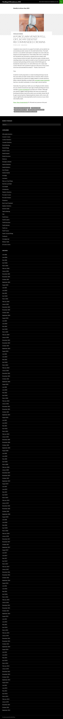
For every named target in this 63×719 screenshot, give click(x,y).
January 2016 (5, 602)
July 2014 (4, 652)
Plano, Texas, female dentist (20, 102)
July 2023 (4, 354)
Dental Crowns (6, 150)
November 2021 (6, 409)
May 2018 (4, 525)
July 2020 (4, 453)
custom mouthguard (24, 89)
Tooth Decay (5, 217)
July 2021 (4, 420)
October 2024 (5, 312)
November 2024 (6, 309)
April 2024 (4, 329)
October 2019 (5, 478)
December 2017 (6, 539)
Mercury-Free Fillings (7, 181)
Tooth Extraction (6, 222)
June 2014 (4, 655)
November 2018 (6, 508)
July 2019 (4, 486)
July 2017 (4, 552)
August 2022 (5, 384)
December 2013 (6, 671)
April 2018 (4, 528)
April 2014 (4, 660)
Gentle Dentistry (6, 167)
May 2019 (4, 492)
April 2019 (4, 494)
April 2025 (4, 296)
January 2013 (5, 702)
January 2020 (5, 470)
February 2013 (5, 699)
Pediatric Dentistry (6, 192)
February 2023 (5, 367)
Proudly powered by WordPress (8, 717)
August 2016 (5, 583)
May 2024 (4, 326)
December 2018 (6, 505)
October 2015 (5, 610)
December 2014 (6, 638)
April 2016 (4, 594)
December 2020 (6, 439)
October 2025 (5, 279)
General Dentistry (6, 164)
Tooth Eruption (6, 219)
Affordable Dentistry (7, 134)
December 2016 (6, 572)
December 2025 (6, 274)
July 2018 (4, 519)
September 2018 (6, 514)
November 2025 (6, 276)
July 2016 (4, 586)
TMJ (3, 214)
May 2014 (4, 657)
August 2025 (5, 285)
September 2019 (6, 481)
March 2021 (5, 431)
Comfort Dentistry (6, 139)
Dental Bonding (6, 145)
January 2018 (5, 536)
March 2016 (5, 597)
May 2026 (4, 260)
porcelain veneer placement (42, 80)
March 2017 (5, 563)
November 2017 (6, 541)
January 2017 (5, 569)
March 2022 (5, 398)
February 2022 (5, 401)
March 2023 (5, 365)
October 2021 (5, 412)
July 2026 (4, 254)
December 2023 (6, 340)
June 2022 (4, 390)
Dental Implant (5, 153)
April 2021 (4, 428)
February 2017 (5, 566)
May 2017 (4, 558)
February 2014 (5, 666)
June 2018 (4, 522)
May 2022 (4, 392)
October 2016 (5, 577)
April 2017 (4, 561)
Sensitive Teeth (5, 208)
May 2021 (4, 425)
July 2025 (4, 287)
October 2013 (5, 677)
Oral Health (5, 186)
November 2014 (6, 641)
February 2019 (5, 500)
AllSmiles (25, 45)
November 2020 (6, 442)
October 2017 (5, 544)
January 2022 (5, 403)
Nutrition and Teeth (7, 183)
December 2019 (6, 472)
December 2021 (6, 406)
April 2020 (4, 461)
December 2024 (6, 307)
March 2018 (5, 530)
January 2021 (5, 436)
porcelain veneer (36, 107)
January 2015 (5, 635)
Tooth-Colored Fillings (7, 233)
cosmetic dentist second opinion (22, 107)
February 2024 (5, 334)
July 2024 (4, 320)
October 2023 (5, 345)
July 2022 (4, 387)
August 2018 (5, 517)
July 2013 (4, 685)
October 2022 (5, 378)
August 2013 (5, 682)
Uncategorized (5, 239)
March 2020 (5, 464)
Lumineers (4, 178)
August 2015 (5, 616)
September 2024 (6, 315)
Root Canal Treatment (7, 203)
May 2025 (4, 293)
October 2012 (5, 707)
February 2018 (5, 533)
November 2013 (6, 674)
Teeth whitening (6, 211)
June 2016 (4, 588)
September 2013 (6, 679)
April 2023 (4, 362)
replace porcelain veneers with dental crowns (26, 111)
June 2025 (4, 290)
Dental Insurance (6, 156)
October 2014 (5, 644)
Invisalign (4, 175)
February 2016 (5, 599)
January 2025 (5, 304)
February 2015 (5, 632)
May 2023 (4, 359)
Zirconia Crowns (6, 244)
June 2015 (4, 621)
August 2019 (5, 483)
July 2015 (4, 619)
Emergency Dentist (6, 161)
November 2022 (6, 376)
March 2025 (5, 298)
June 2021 (4, 423)
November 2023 (6, 343)
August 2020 (5, 450)
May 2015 (4, 624)
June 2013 (4, 688)
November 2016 (6, 575)
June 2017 (4, 555)
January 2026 (5, 271)
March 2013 (5, 696)
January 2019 (5, 503)
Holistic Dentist (6, 172)
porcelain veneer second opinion (36, 109)
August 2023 (5, 351)
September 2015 (6, 613)
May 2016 (4, 591)
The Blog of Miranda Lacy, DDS (11, 2)
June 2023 (4, 356)
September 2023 (6, 348)
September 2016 (6, 580)
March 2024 (5, 332)
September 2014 (6, 646)
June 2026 (4, 257)
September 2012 (6, 710)
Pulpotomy (5, 200)
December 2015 (6, 605)
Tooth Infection (6, 225)
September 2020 (6, 448)
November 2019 (6, 475)
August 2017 (5, 550)
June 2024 (4, 323)
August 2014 (5, 649)
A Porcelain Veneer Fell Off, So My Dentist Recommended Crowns (29, 39)
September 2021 (6, 414)
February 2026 (5, 268)
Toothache (4, 236)
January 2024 (5, 337)
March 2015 (5, 630)
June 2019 (4, 489)
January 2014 (5, 668)
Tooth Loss (4, 228)
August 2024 (5, 318)
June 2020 (4, 456)
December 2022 (6, 373)
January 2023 (5, 370)
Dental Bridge (5, 148)
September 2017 (6, 547)
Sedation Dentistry (6, 206)
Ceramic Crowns (6, 137)
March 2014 (5, 663)
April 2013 (4, 693)
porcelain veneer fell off (20, 109)
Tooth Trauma (5, 230)
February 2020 (5, 467)
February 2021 (5, 434)
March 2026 (5, 265)
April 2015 (4, 627)
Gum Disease (5, 170)
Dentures (4, 159)
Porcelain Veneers (18, 33)
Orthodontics (5, 189)
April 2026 (4, 263)
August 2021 (5, 417)
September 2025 (6, 282)
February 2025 (5, 301)
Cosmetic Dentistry (7, 142)
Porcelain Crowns (6, 194)
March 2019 (5, 497)
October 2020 (5, 445)
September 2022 (6, 381)
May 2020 (4, 459)
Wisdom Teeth (5, 241)
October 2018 (5, 511)
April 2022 (4, 395)
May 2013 (4, 690)
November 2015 (6, 608)
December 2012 (6, 704)
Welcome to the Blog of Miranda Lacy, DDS (48, 1)
